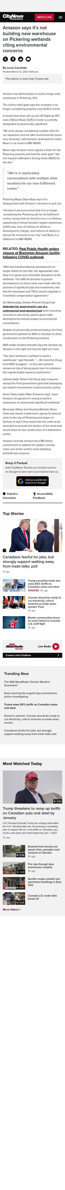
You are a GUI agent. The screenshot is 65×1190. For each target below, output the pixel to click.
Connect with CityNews (18, 655)
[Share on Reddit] (20, 59)
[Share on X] (5, 59)
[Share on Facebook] (13, 59)
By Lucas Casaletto (15, 68)
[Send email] (28, 59)
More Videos (11, 909)
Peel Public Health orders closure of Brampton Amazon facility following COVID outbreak (31, 253)
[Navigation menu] (61, 17)
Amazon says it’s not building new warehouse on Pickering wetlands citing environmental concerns (29, 39)
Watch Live (44, 17)
